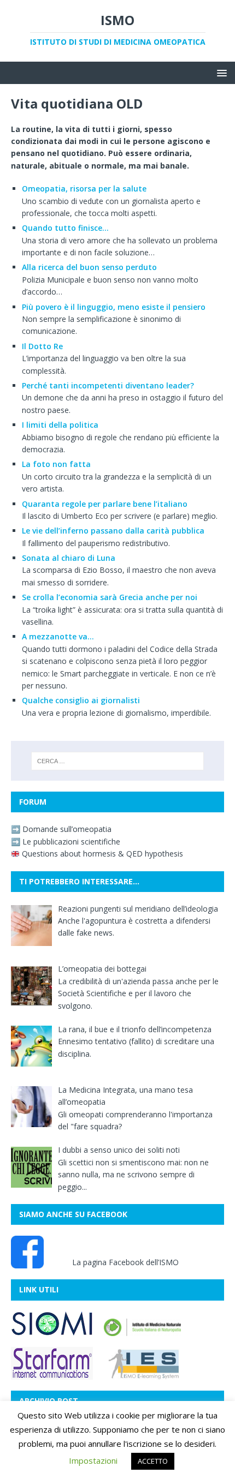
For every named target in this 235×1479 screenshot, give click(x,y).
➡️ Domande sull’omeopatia (61, 829)
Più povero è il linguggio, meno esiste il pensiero (113, 307)
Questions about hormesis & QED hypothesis (101, 853)
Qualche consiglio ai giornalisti (81, 700)
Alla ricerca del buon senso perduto (89, 267)
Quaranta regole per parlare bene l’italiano (104, 504)
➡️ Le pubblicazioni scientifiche (65, 841)
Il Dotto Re (42, 346)
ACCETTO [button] (153, 1461)
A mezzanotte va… (58, 636)
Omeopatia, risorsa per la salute (84, 188)
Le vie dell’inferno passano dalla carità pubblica (113, 530)
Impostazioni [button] (93, 1460)
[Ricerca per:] (118, 761)
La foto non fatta (56, 464)
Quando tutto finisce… (65, 228)
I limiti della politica (60, 425)
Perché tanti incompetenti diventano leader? (108, 385)
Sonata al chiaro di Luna (68, 558)
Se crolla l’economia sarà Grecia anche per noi (109, 597)
